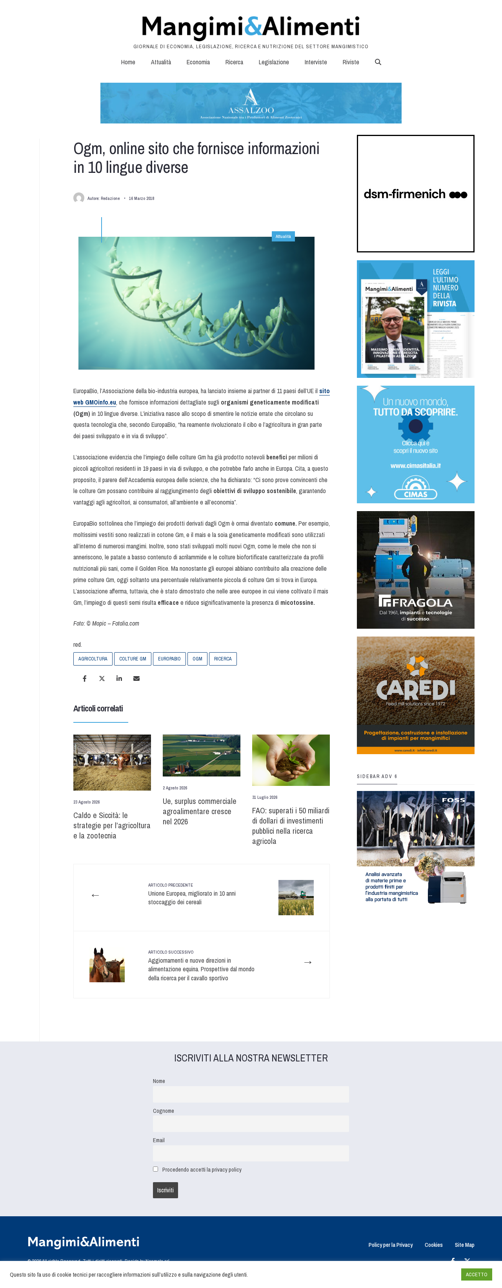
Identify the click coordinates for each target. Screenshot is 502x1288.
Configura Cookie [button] (436, 1274)
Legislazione (274, 62)
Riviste (351, 62)
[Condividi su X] (102, 678)
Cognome (163, 1110)
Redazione (110, 198)
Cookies (434, 1245)
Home (128, 62)
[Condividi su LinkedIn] (119, 678)
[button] (378, 62)
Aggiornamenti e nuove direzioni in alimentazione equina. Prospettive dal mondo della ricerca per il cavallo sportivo (201, 965)
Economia (198, 62)
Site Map (465, 1245)
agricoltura (92, 659)
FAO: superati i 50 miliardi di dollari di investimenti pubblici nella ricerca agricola (290, 825)
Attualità (161, 62)
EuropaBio (169, 659)
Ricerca (234, 62)
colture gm (132, 659)
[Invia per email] (136, 678)
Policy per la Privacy (391, 1245)
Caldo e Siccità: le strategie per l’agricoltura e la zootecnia (112, 825)
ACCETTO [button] (476, 1274)
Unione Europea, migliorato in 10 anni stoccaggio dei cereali (192, 894)
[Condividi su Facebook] (84, 678)
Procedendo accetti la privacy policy (202, 1169)
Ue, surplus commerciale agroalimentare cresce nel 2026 (199, 811)
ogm (197, 659)
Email (159, 1140)
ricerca (223, 659)
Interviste (316, 62)
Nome (159, 1081)
